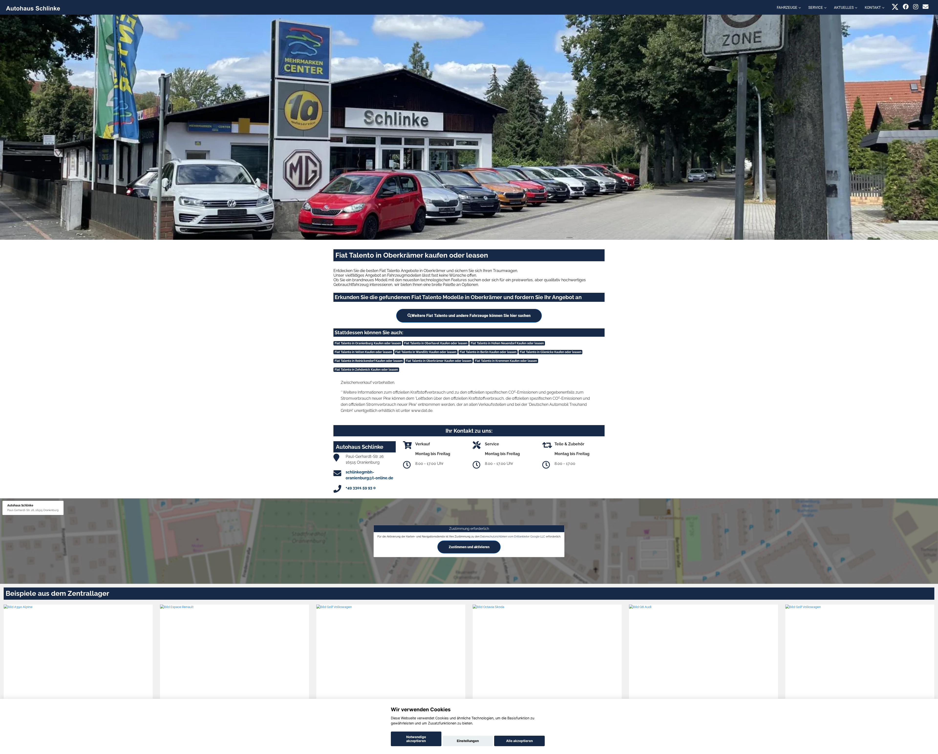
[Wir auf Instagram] (915, 6)
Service (815, 7)
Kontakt (873, 7)
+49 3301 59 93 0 (361, 487)
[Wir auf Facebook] (906, 6)
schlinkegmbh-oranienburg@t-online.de (369, 475)
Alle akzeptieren (519, 741)
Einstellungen (468, 741)
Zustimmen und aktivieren (469, 547)
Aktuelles (844, 7)
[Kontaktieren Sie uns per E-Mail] (925, 6)
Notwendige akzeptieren (416, 739)
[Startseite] (33, 8)
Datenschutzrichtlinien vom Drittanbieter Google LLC (512, 536)
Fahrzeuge (787, 7)
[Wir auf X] (895, 6)
